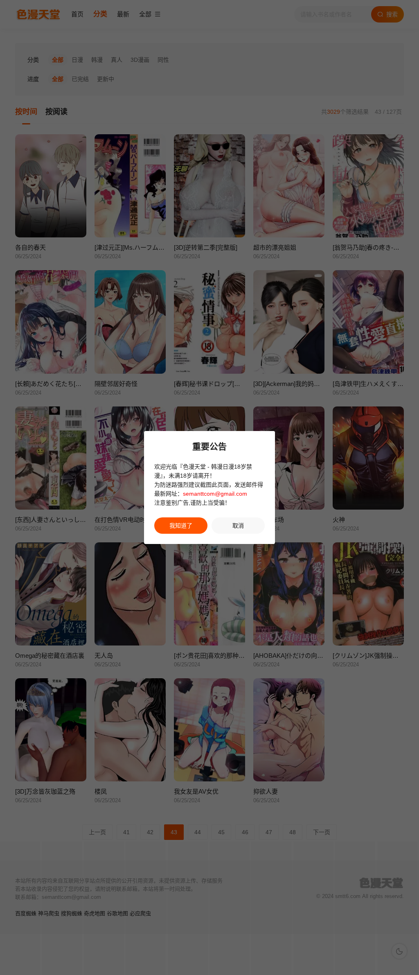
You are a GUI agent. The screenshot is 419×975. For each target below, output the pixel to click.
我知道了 (180, 525)
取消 (238, 525)
